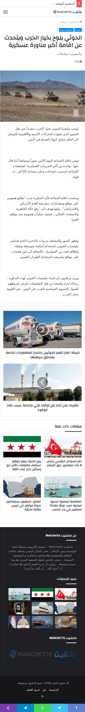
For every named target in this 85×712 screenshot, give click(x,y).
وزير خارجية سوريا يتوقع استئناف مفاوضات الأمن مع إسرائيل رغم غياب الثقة (24, 465)
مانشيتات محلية (66, 30)
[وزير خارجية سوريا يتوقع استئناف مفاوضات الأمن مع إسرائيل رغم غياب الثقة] (22, 446)
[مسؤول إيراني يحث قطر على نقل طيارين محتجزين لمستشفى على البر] (42, 608)
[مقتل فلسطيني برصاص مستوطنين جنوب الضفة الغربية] (19, 608)
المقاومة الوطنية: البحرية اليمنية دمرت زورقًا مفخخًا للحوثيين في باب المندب (66, 505)
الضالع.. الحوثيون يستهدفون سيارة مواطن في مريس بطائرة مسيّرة (23, 505)
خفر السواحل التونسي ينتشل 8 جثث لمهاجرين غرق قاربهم (64, 463)
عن (44, 689)
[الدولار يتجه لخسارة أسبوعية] (66, 622)
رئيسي (63, 21)
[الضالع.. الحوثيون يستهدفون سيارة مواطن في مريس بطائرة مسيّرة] (22, 487)
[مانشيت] (67, 12)
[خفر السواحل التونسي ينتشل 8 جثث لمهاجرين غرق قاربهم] (63, 446)
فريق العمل (33, 689)
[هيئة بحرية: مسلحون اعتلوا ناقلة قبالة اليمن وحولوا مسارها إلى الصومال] (42, 622)
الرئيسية (74, 21)
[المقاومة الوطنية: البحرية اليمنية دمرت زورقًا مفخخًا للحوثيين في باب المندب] (63, 487)
